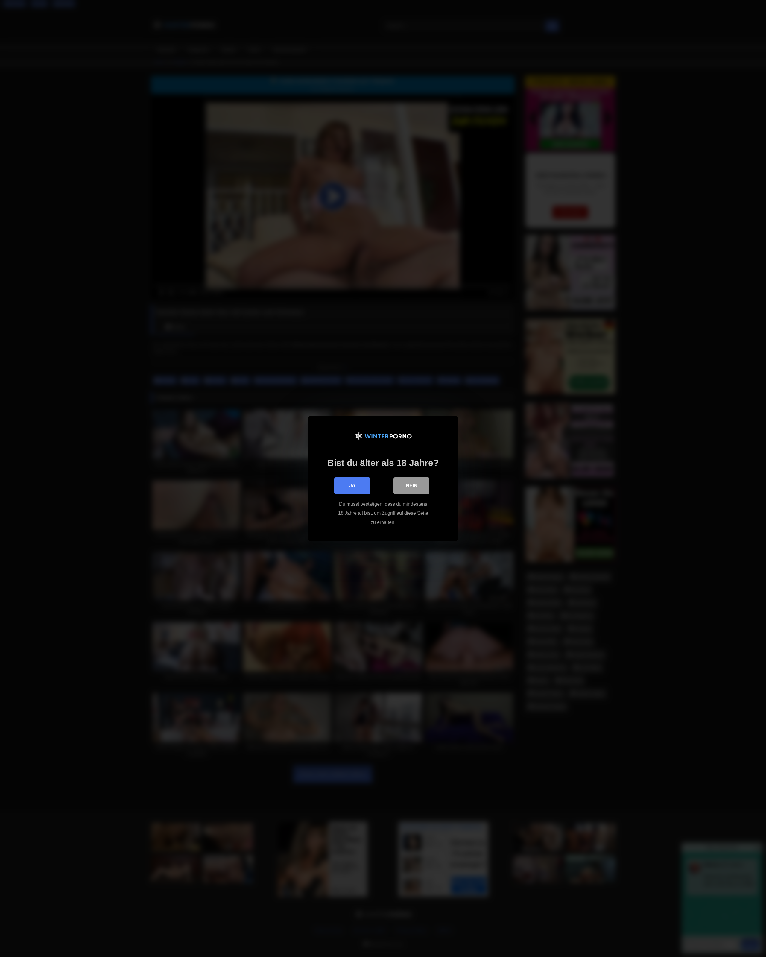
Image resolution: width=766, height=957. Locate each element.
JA (352, 485)
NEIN (411, 485)
